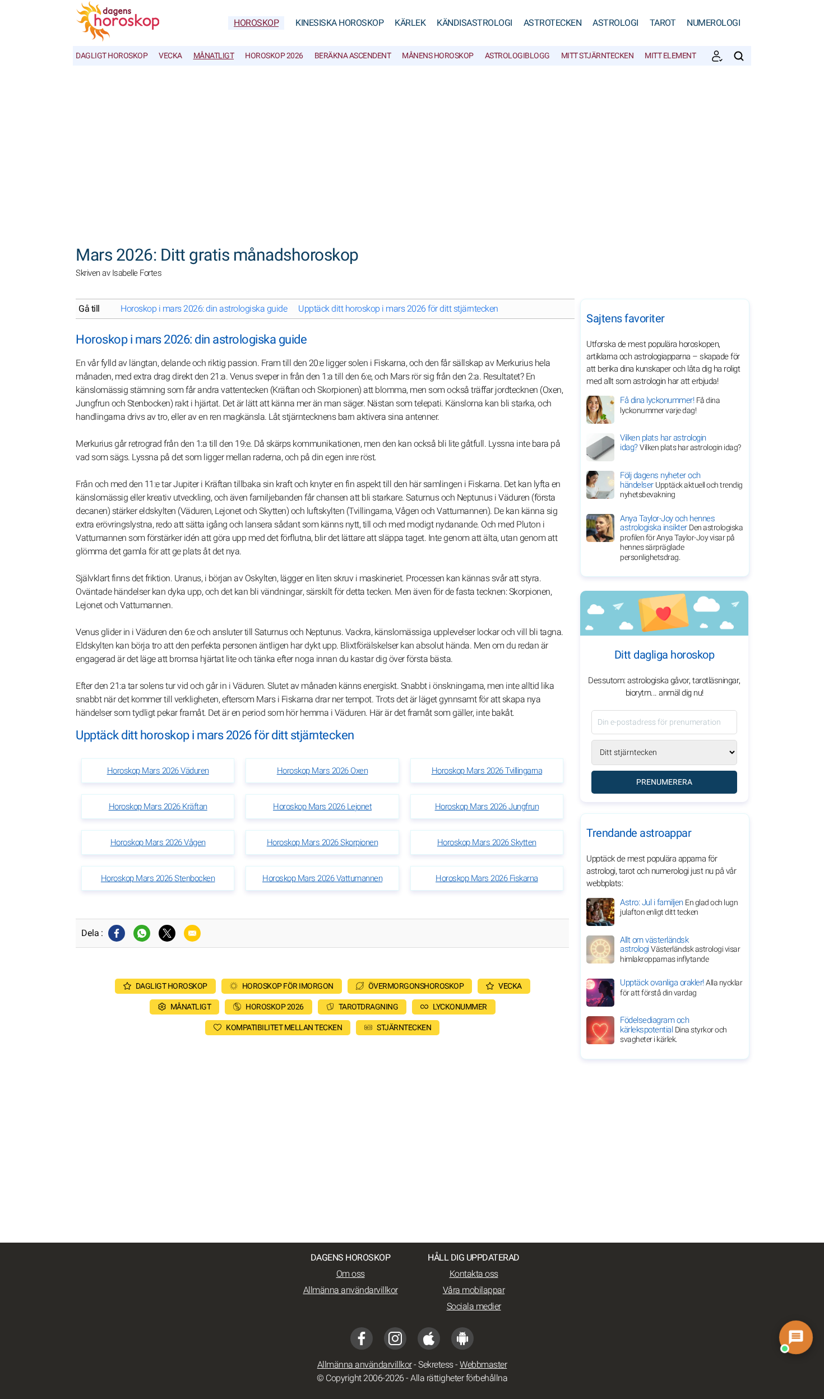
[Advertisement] (412, 149)
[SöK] (739, 56)
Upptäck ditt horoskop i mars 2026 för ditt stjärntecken (398, 309)
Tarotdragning (369, 1007)
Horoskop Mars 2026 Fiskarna (487, 878)
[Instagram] (395, 1338)
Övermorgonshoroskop (416, 986)
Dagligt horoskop (111, 56)
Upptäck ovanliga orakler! (681, 988)
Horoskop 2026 (274, 56)
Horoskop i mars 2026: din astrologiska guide (204, 309)
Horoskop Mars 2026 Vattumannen (322, 878)
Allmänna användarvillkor (350, 1290)
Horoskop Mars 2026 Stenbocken (158, 878)
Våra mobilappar (474, 1290)
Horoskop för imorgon (288, 986)
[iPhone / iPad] (429, 1338)
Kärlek (410, 23)
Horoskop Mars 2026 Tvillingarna (487, 771)
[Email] (192, 933)
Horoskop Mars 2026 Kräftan (158, 806)
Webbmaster (483, 1365)
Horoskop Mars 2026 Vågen (158, 842)
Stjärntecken (404, 1028)
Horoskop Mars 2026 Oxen (322, 771)
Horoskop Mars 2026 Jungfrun (487, 806)
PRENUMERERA (664, 782)
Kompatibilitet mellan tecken (284, 1028)
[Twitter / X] (167, 933)
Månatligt (213, 56)
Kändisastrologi (474, 23)
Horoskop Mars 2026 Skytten (486, 842)
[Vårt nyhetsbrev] (717, 56)
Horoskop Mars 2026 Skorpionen (322, 842)
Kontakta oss (474, 1274)
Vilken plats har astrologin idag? (680, 442)
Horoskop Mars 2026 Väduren (158, 771)
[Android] (462, 1338)
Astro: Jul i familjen (679, 907)
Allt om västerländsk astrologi (680, 949)
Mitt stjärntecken (597, 56)
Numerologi (713, 23)
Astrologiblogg (517, 56)
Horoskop (256, 23)
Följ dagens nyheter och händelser (681, 485)
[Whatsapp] (141, 933)
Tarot (663, 23)
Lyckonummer (460, 1007)
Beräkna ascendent (352, 56)
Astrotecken (553, 23)
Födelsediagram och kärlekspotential (673, 1030)
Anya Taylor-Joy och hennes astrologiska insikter (681, 537)
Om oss (350, 1274)
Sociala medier (474, 1306)
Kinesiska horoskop (339, 23)
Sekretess (435, 1365)
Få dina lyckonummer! (670, 405)
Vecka (170, 56)
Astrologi (615, 23)
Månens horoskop (438, 56)
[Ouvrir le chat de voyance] (795, 1337)
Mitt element (670, 56)
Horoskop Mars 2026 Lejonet (322, 806)
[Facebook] (116, 933)
